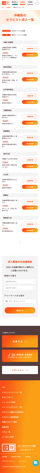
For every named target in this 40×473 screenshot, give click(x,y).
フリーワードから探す (14, 295)
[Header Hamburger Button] (37, 3)
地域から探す (10, 275)
